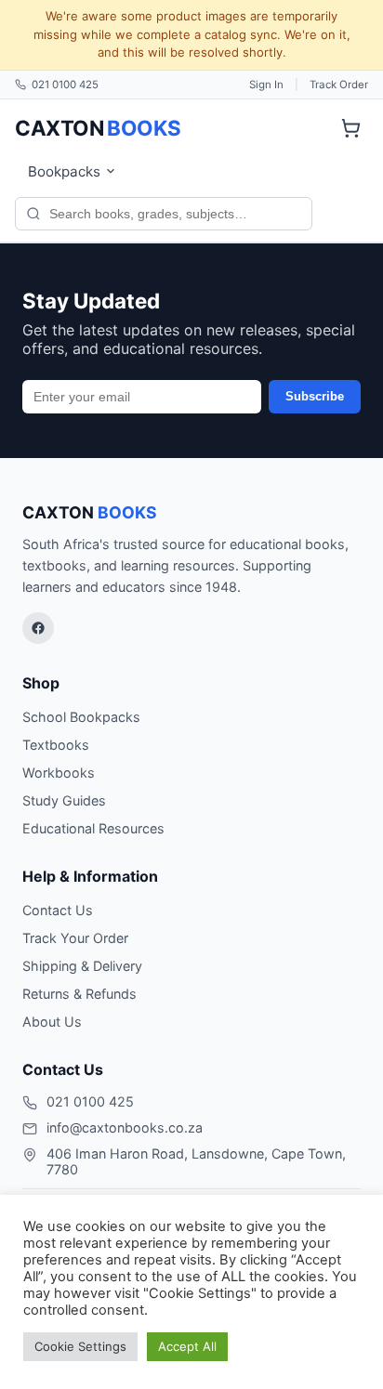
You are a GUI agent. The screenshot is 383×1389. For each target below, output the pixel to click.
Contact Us (57, 910)
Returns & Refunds (79, 994)
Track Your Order (75, 938)
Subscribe (314, 396)
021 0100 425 (65, 84)
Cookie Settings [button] (80, 1346)
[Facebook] (38, 628)
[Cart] (350, 128)
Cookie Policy (301, 1363)
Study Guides (64, 800)
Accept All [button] (187, 1346)
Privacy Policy (65, 1363)
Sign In (266, 84)
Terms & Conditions (184, 1363)
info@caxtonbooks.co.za (124, 1127)
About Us (52, 1021)
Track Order (339, 84)
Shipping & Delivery (82, 966)
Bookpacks (64, 171)
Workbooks (58, 772)
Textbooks (55, 745)
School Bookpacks (81, 717)
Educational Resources (93, 828)
